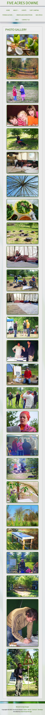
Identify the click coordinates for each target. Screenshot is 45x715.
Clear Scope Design (26, 711)
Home (8, 10)
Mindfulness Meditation (24, 15)
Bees (17, 20)
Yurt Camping (34, 10)
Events (24, 10)
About (15, 10)
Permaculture (8, 15)
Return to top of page (22, 707)
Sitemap (40, 709)
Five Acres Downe (22, 3)
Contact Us (25, 20)
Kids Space (39, 15)
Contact (34, 709)
